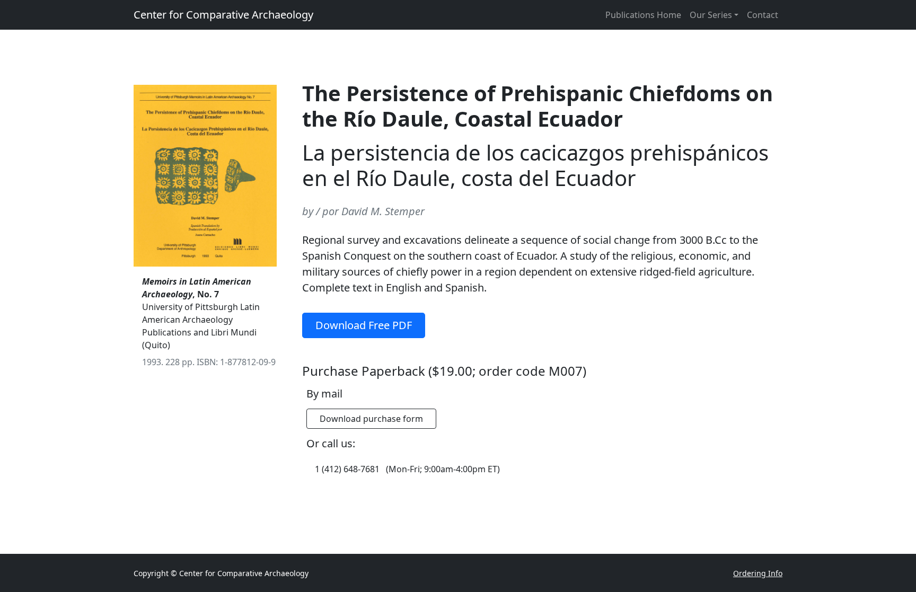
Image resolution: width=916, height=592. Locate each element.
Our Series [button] (711, 15)
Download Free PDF (363, 325)
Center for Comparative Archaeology (223, 14)
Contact (762, 15)
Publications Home (643, 15)
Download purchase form (371, 419)
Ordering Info (757, 573)
